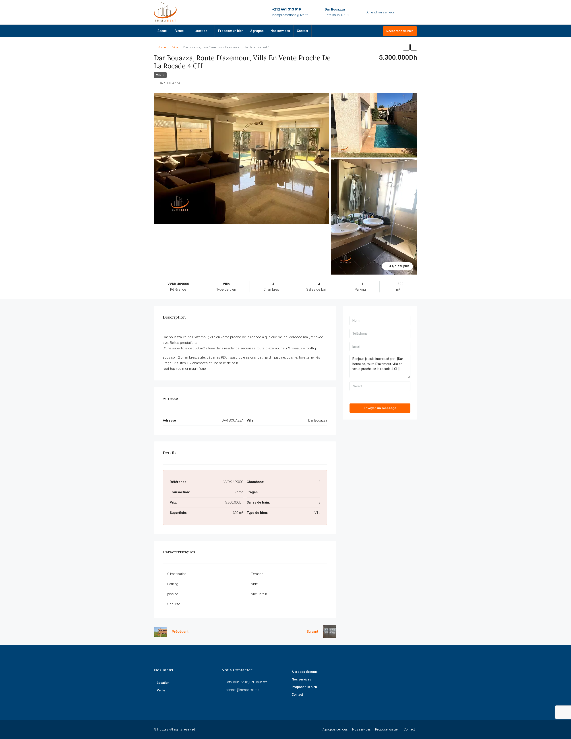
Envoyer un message (380, 408)
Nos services (280, 31)
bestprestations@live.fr (290, 15)
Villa (175, 47)
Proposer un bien (230, 31)
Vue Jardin (259, 594)
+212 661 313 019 (286, 9)
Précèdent (180, 632)
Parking (172, 584)
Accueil (162, 31)
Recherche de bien (400, 31)
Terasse (257, 574)
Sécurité (173, 604)
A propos (257, 31)
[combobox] (380, 386)
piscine (172, 594)
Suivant (312, 632)
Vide (254, 584)
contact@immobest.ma (242, 690)
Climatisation (176, 574)
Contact (302, 31)
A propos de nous (305, 672)
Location (200, 31)
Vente (179, 31)
